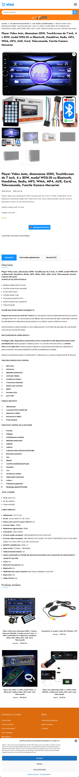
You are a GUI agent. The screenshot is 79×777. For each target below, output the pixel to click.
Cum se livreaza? (8, 728)
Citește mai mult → (9, 212)
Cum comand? (7, 724)
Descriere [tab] (9, 257)
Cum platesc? (7, 732)
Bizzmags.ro (6, 736)
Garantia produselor (50, 720)
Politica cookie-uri (33, 774)
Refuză (39, 764)
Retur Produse (47, 724)
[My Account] (33, 17)
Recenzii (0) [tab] (51, 257)
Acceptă (39, 758)
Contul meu (6, 720)
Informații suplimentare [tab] (30, 257)
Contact (45, 728)
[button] (76, 741)
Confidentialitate (45, 774)
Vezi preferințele (39, 770)
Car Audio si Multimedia (20, 236)
